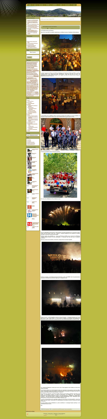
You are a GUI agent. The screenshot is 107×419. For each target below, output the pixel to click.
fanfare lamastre (34, 73)
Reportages (47, 409)
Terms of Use (50, 413)
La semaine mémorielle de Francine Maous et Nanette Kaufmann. (32, 31)
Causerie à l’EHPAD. (30, 30)
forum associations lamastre (32, 74)
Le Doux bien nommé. (33, 27)
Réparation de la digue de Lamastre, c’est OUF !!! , (32, 20)
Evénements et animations (34, 198)
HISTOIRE (29, 104)
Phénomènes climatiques (32, 112)
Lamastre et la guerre (31, 110)
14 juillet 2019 (54, 409)
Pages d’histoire (30, 107)
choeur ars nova (29, 66)
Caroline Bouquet (30, 64)
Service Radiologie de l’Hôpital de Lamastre (35, 186)
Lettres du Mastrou (35, 149)
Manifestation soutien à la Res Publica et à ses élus (32, 23)
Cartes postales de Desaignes (33, 118)
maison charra (33, 83)
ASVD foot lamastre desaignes (32, 62)
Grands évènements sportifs (32, 127)
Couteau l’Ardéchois (35, 193)
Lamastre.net (74, 15)
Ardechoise (31, 128)
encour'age (29, 71)
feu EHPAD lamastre (60, 409)
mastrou (32, 85)
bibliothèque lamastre (32, 63)
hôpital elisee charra (30, 76)
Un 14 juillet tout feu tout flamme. (50, 26)
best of (28, 100)
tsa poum (33, 93)
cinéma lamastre (35, 66)
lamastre (34, 81)
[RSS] (27, 414)
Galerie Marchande (31, 103)
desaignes (34, 69)
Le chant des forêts (30, 44)
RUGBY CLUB (31, 126)
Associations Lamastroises (32, 129)
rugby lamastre (30, 89)
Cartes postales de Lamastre (32, 115)
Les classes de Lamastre (32, 111)
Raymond (52, 28)
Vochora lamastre (35, 94)
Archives (28, 135)
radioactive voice (34, 88)
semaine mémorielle (30, 91)
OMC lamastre (35, 87)
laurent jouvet (31, 82)
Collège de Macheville (31, 121)
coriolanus (29, 32)
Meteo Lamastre (33, 52)
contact (28, 130)
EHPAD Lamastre (33, 70)
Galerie (28, 114)
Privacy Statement (61, 413)
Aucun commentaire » (68, 409)
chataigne (35, 65)
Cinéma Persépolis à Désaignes (32, 43)
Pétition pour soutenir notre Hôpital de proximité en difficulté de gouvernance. (35, 215)
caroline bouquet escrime (32, 65)
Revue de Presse (30, 101)
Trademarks (56, 413)
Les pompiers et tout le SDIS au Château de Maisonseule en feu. (35, 223)
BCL (32, 177)
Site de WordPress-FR (31, 144)
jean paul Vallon (32, 79)
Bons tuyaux (29, 102)
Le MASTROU (29, 113)
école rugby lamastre (30, 95)
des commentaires (31, 143)
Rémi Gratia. (34, 157)
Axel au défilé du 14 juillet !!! (32, 47)
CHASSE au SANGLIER (34, 165)
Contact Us (45, 413)
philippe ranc (29, 88)
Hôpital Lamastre (33, 77)
